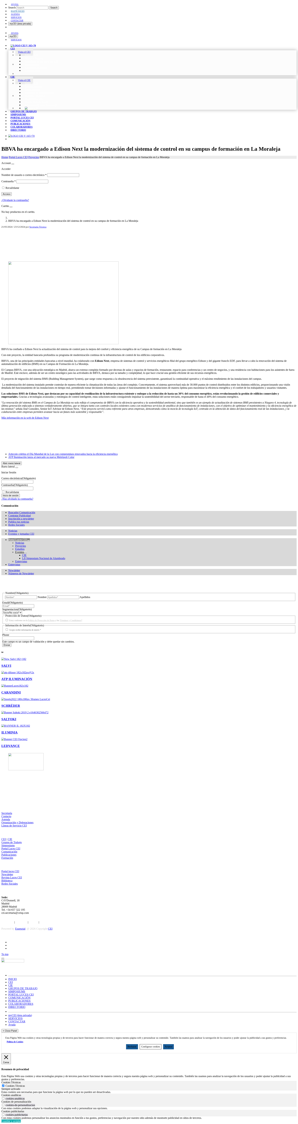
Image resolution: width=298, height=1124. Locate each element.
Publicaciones (8, 854)
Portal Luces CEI (18, 157)
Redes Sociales (9, 883)
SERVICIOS (15, 1018)
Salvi (6, 666)
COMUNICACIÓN (19, 997)
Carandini (11, 692)
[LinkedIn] (149, 245)
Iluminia (9, 732)
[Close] (12, 164)
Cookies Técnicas (15, 1085)
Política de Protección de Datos (41, 620)
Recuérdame (12, 187)
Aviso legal (7, 922)
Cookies (33, 922)
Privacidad (21, 922)
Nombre (42, 597)
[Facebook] (149, 234)
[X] (149, 239)
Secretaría (6, 813)
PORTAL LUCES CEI (21, 994)
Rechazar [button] (132, 1046)
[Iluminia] (15, 725)
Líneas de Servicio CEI (14, 825)
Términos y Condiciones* (71, 620)
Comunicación (9, 851)
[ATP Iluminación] (17, 672)
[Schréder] (25, 699)
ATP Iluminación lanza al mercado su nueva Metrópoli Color (41, 457)
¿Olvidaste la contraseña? (15, 200)
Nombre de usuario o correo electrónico (24, 174)
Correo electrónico (18, 478)
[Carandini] (14, 685)
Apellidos (85, 597)
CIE (10, 839)
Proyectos (33, 157)
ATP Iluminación (16, 679)
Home (4, 157)
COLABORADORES (20, 1003)
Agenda (5, 819)
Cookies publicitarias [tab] (12, 1111)
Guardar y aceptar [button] (11, 1121)
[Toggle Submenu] (28, 540)
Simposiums (8, 845)
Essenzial (20, 928)
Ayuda (12, 1024)
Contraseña (8, 181)
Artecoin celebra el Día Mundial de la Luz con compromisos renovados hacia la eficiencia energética (63, 453)
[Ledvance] (14, 739)
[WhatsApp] (149, 256)
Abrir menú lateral (11, 463)
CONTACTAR (16, 1021)
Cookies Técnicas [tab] (11, 1082)
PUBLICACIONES (19, 1000)
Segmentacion (17, 609)
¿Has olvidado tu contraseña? (17, 498)
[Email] (149, 250)
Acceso (6, 194)
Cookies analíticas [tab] (11, 1095)
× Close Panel (10, 1030)
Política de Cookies (15, 1042)
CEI (3, 839)
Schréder (10, 706)
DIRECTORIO (16, 1007)
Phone (5, 634)
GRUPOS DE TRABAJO (22, 988)
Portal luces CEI (10, 871)
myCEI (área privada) (20, 23)
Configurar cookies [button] (150, 1046)
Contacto (6, 816)
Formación (7, 857)
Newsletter (7, 874)
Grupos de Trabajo (11, 842)
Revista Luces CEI (11, 877)
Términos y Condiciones (53, 922)
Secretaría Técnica (37, 227)
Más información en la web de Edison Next (25, 417)
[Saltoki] (24, 712)
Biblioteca (6, 880)
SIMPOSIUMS (16, 991)
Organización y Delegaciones (17, 822)
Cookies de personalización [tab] (16, 1101)
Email (12, 602)
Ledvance (10, 746)
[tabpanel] (149, 1092)
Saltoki (8, 719)
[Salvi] (13, 659)
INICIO (12, 979)
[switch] (3, 1098)
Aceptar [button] (168, 1046)
